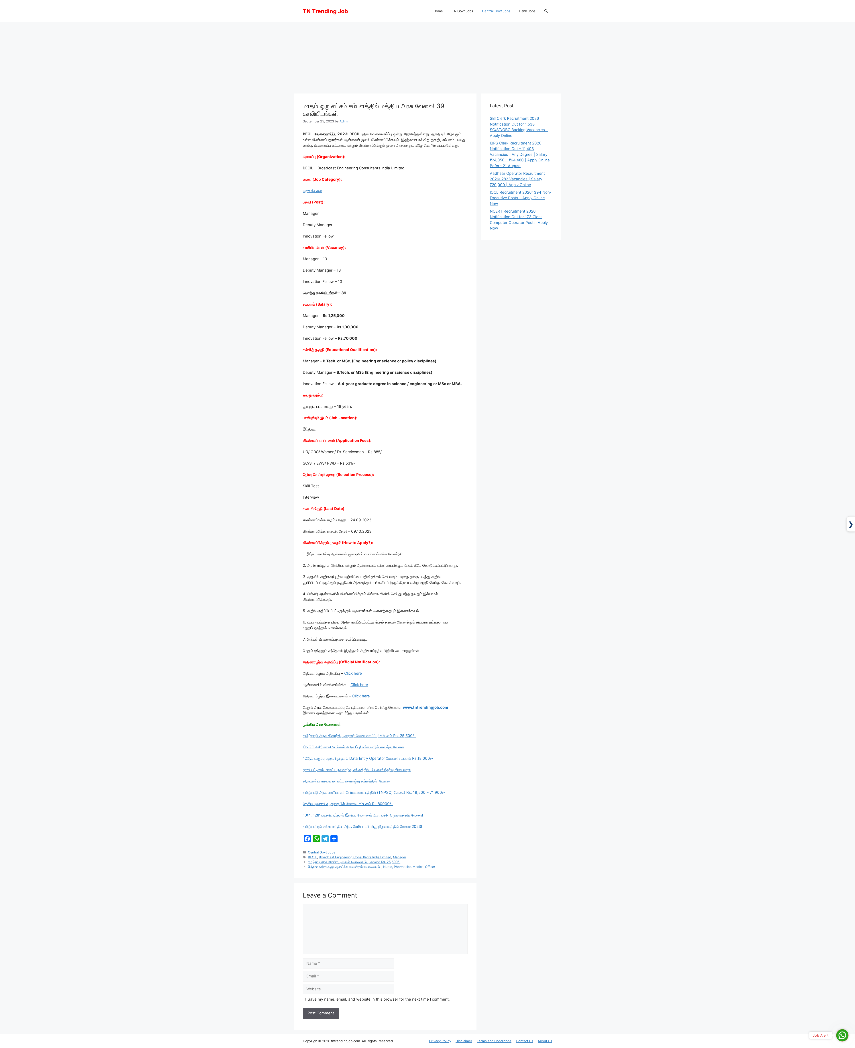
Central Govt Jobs (496, 11)
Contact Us (524, 1041)
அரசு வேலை (312, 191)
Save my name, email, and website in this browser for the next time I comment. (379, 999)
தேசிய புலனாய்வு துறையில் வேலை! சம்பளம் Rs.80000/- (348, 804)
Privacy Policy (440, 1041)
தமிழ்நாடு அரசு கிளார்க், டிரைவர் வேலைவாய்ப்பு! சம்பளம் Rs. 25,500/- (359, 735)
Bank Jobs (527, 11)
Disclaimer (464, 1041)
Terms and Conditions (494, 1041)
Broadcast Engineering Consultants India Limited (355, 857)
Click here (353, 673)
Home (438, 11)
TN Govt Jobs (462, 11)
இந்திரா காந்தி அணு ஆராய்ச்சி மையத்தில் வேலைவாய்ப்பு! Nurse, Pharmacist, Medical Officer (371, 867)
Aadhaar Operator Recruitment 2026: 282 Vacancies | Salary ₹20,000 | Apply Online (517, 179)
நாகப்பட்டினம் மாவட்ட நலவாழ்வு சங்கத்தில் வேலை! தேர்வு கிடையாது (357, 770)
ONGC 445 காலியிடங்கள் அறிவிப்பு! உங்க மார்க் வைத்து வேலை (353, 747)
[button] (546, 11)
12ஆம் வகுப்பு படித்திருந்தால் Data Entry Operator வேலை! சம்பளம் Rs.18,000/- (368, 758)
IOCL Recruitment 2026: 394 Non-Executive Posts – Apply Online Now (521, 198)
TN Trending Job (325, 11)
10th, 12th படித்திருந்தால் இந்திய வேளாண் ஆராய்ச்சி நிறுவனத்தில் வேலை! (363, 815)
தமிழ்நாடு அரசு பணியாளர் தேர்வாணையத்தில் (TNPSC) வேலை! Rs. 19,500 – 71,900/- (374, 792)
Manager (399, 857)
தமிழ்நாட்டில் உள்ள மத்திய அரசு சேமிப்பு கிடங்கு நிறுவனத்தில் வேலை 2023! (362, 826)
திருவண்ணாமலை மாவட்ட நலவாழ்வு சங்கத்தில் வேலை (346, 781)
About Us (545, 1041)
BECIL (312, 857)
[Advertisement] (427, 55)
